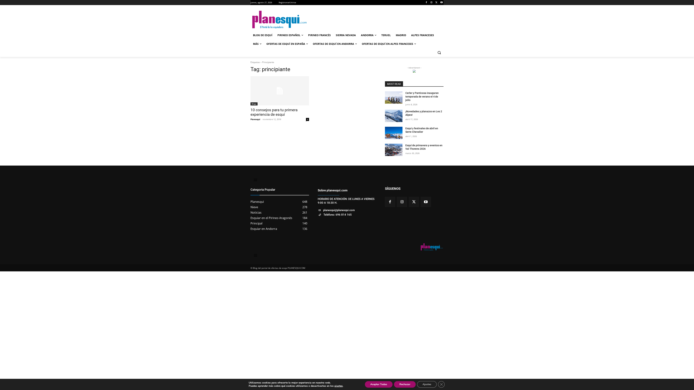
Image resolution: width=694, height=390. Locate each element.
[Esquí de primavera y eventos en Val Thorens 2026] (393, 150)
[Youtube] (441, 3)
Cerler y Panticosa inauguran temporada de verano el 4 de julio (422, 96)
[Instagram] (431, 3)
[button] (439, 52)
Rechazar (404, 384)
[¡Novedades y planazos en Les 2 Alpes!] (393, 116)
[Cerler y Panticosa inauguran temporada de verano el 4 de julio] (393, 97)
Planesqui (255, 119)
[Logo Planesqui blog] (279, 19)
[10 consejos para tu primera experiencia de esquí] (279, 90)
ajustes (338, 386)
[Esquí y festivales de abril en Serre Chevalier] (393, 133)
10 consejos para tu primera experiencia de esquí (273, 112)
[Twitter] (436, 3)
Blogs (254, 104)
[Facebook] (426, 3)
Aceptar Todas (378, 384)
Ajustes (427, 384)
